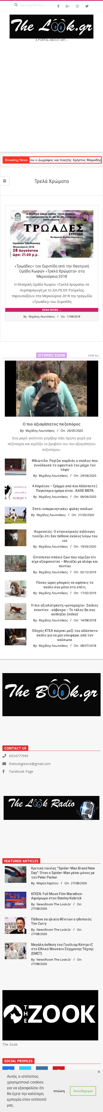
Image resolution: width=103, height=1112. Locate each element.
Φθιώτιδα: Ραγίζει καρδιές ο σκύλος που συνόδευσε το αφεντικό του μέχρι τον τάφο (65, 465)
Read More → (52, 310)
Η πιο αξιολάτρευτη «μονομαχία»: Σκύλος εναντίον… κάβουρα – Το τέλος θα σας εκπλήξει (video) (64, 609)
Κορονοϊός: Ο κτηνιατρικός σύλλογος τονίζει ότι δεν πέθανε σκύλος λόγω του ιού (64, 536)
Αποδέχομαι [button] (83, 1091)
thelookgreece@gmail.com (30, 763)
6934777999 (18, 756)
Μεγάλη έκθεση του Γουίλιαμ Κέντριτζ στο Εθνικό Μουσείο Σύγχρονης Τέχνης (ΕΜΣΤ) (62, 949)
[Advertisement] (51, 98)
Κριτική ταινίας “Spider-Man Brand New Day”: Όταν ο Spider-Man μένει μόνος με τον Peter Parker (63, 872)
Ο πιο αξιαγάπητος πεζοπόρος (51, 424)
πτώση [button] (59, 1091)
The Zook (9, 1044)
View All (93, 355)
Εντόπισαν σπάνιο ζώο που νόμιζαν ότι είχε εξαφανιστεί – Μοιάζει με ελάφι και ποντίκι (65, 561)
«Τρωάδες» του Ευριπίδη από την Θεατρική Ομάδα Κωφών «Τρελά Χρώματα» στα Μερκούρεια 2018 (52, 271)
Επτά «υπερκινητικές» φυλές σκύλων (62, 509)
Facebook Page (21, 771)
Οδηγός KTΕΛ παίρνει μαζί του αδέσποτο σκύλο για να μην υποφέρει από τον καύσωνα (65, 635)
